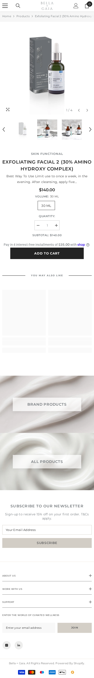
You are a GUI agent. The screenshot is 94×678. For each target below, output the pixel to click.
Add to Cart (47, 253)
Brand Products (47, 404)
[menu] (5, 5)
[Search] (18, 5)
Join (74, 627)
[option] (47, 69)
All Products (47, 461)
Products (23, 16)
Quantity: (47, 216)
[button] (79, 110)
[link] (24, 342)
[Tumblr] (18, 645)
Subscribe (47, 543)
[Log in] (75, 5)
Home (6, 16)
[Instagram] (6, 645)
